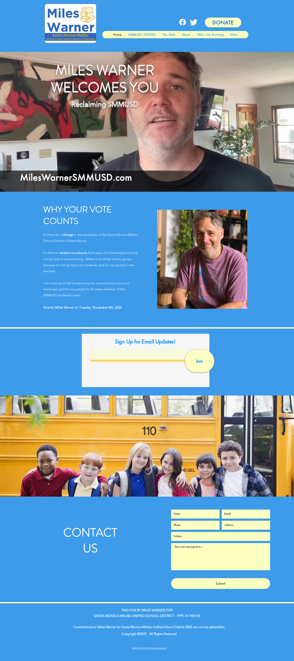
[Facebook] (182, 22)
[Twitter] (193, 22)
